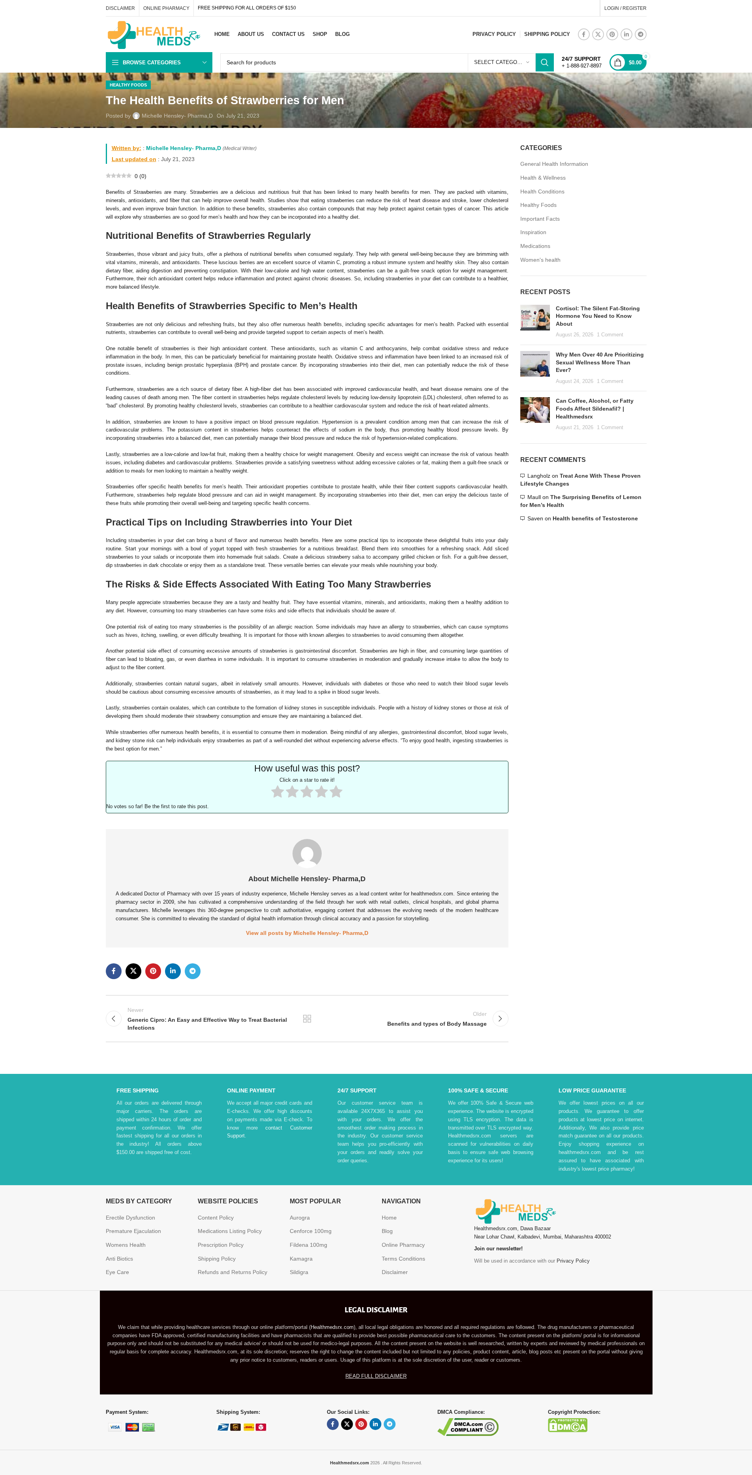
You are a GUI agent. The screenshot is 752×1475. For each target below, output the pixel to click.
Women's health (540, 260)
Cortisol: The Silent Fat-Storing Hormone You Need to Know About (598, 316)
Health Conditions (542, 191)
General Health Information (554, 164)
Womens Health (126, 1245)
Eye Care (117, 1272)
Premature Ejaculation (133, 1231)
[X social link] (598, 34)
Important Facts (540, 219)
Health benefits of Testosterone (595, 518)
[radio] (277, 792)
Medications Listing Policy (230, 1231)
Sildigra (299, 1272)
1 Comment (610, 335)
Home (389, 1217)
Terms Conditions (403, 1258)
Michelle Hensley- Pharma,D (177, 116)
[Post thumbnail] (535, 322)
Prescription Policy (221, 1245)
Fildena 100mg (308, 1245)
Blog (387, 1231)
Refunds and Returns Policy (232, 1272)
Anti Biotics (119, 1258)
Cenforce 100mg (311, 1231)
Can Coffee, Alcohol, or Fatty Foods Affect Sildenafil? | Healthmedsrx (595, 408)
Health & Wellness (543, 178)
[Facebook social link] (584, 34)
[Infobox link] (582, 62)
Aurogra (300, 1217)
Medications (535, 246)
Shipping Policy (217, 1258)
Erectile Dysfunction (130, 1217)
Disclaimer (395, 1272)
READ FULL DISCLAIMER (376, 1376)
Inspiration (533, 232)
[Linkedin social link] (626, 34)
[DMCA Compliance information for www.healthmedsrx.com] (468, 1427)
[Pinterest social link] (612, 34)
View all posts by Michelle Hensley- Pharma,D (307, 933)
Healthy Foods (128, 85)
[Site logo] (153, 34)
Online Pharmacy (403, 1245)
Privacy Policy (573, 1261)
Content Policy (216, 1217)
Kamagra (301, 1258)
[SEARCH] (545, 62)
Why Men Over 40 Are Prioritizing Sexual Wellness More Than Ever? (600, 362)
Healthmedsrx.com (332, 1327)
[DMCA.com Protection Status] (567, 1425)
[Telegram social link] (641, 34)
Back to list (306, 1018)
